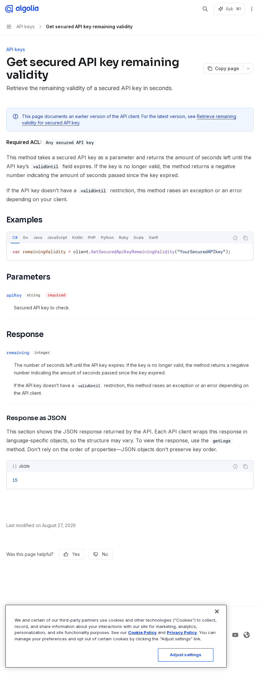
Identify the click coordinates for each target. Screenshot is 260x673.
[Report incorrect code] (235, 238)
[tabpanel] (130, 251)
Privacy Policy (182, 632)
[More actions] (252, 8)
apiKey (14, 295)
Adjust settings (186, 654)
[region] (116, 636)
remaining (17, 352)
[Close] (217, 611)
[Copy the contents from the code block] (245, 238)
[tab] (15, 237)
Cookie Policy (142, 632)
